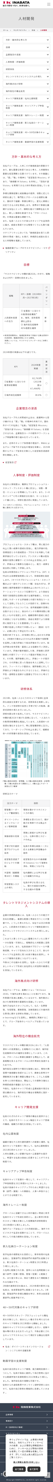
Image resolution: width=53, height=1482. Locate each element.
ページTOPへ (47, 1475)
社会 (33, 30)
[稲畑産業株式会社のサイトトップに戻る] (16, 3)
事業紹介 (9, 1421)
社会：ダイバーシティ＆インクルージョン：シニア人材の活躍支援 (24, 1348)
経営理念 (9, 462)
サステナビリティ (20, 30)
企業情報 (9, 1415)
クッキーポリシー (32, 1454)
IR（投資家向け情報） (15, 1427)
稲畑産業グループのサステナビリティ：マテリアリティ (26, 250)
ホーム (5, 30)
